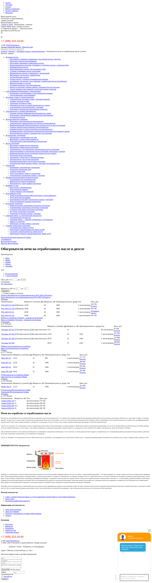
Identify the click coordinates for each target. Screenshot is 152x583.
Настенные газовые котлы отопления (24, 145)
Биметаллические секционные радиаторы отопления (30, 206)
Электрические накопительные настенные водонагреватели (32, 123)
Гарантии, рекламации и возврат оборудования (23, 513)
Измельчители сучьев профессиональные (25, 183)
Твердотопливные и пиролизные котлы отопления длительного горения (37, 151)
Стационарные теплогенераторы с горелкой (26, 107)
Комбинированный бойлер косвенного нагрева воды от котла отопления (37, 125)
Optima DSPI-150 (7, 403)
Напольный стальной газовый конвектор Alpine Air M (30, 234)
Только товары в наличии (13, 293)
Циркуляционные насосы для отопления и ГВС (28, 69)
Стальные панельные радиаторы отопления (26, 210)
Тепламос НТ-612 (8, 330)
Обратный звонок (12, 532)
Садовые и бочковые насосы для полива (25, 71)
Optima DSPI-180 (7, 406)
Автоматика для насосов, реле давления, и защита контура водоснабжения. (38, 81)
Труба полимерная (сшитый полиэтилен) (25, 202)
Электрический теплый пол (20, 218)
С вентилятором (11, 276)
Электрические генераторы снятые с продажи (27, 175)
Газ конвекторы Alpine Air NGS (22, 228)
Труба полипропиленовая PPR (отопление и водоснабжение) (33, 195)
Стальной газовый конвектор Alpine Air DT (26, 232)
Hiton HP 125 (6, 363)
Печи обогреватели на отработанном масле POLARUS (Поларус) (26, 297)
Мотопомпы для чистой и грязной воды (25, 75)
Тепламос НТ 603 (8, 339)
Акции (8, 3)
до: (19, 280)
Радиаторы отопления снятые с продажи (25, 214)
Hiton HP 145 (6, 367)
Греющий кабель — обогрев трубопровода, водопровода (31, 220)
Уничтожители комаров (19, 189)
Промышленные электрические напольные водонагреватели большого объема (40, 131)
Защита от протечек (17, 222)
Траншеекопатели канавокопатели (23, 179)
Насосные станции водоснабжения (23, 61)
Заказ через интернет (13, 509)
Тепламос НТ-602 (8, 334)
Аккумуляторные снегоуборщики (22, 95)
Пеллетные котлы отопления (21, 155)
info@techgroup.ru (12, 45)
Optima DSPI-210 (7, 408)
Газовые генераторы (17, 171)
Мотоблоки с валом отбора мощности (24, 139)
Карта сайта (9, 499)
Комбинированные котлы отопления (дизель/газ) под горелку (33, 153)
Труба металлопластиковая (20, 197)
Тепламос (9, 266)
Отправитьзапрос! (95, 312)
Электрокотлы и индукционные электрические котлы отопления (34, 149)
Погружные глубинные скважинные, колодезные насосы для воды (35, 59)
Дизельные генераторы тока (20, 169)
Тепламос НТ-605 (8, 343)
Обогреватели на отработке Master (14, 377)
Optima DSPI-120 (7, 401)
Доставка (8, 5)
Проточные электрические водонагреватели (26, 121)
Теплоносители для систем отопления (24, 159)
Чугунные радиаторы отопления (22, 212)
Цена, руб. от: (6, 280)
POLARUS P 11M (8, 305)
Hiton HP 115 (6, 358)
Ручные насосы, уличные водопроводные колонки (29, 79)
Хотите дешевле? (11, 11)
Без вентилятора (11, 274)
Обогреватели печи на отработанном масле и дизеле (30, 105)
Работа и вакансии (12, 9)
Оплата (8, 7)
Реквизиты (9, 528)
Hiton (7, 258)
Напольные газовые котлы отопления (24, 147)
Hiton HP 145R (6, 371)
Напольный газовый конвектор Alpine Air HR (27, 230)
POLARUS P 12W (8, 309)
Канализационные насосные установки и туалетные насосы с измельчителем (39, 65)
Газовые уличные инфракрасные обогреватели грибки (30, 113)
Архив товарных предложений (21, 191)
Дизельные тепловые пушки (20, 103)
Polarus (8, 264)
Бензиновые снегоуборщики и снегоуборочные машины (31, 93)
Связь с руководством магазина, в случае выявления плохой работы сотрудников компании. (40, 497)
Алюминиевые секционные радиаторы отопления (29, 208)
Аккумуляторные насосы (19, 77)
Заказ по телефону (12, 511)
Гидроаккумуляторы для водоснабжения (25, 85)
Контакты (9, 13)
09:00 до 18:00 (7, 25)
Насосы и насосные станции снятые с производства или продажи (35, 87)
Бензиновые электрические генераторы (25, 167)
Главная (4, 51)
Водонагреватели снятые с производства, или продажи (31, 133)
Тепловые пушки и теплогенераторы (31, 51)
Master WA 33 (6, 387)
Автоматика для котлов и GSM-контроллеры (27, 157)
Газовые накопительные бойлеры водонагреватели (29, 127)
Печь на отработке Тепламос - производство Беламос (21, 320)
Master (7, 260)
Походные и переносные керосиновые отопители (29, 109)
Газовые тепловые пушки (19, 101)
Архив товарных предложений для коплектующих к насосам (33, 89)
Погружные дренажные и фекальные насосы (27, 63)
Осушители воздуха (17, 117)
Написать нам (27, 47)
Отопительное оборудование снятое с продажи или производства (35, 163)
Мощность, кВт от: (8, 288)
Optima (8, 262)
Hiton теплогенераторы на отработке (15, 348)
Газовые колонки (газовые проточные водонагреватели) (31, 129)
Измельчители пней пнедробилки (22, 181)
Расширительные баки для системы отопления (27, 161)
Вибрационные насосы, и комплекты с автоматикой (29, 73)
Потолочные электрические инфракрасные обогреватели (31, 115)
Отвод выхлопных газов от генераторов (25, 173)
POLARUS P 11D (7, 315)
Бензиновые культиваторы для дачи (23, 137)
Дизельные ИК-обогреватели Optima (15, 392)
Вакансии (9, 526)
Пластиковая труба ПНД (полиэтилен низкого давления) (31, 199)
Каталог (12, 51)
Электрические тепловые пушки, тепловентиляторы (30, 99)
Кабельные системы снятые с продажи (24, 224)
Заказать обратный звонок (11, 47)
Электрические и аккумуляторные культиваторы (28, 141)
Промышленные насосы (19, 67)
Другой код (7, 576)
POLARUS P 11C (7, 312)
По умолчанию (6, 284)
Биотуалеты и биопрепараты (21, 187)
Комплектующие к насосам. (20, 83)
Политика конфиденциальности (17, 501)
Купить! (94, 306)
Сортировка (5, 282)
